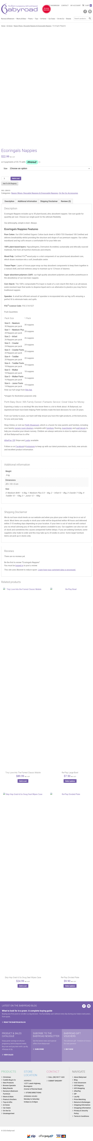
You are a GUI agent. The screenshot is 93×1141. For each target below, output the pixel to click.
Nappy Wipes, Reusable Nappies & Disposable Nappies (32, 26)
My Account (75, 5)
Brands (68, 19)
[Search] (90, 19)
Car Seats (51, 19)
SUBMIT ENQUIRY (55, 1081)
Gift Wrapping (79, 1088)
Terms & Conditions (81, 1116)
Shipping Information (82, 1105)
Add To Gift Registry (9, 183)
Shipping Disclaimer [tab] (49, 201)
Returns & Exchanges (82, 1102)
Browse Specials (9, 1085)
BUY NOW (69, 1049)
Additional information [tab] (27, 201)
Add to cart (16, 178)
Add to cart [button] (23, 781)
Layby (27, 440)
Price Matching (80, 1099)
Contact (65, 5)
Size (5, 168)
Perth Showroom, (32, 425)
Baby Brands (8, 1088)
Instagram (30, 446)
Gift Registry (79, 1085)
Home (3, 26)
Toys (36, 19)
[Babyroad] (19, 9)
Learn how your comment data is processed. (57, 569)
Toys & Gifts (7, 1102)
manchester (67, 428)
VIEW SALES (8, 1055)
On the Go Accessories (68, 193)
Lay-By (76, 1096)
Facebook (20, 446)
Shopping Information (82, 1108)
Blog (76, 1080)
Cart (88, 5)
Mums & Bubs (21, 19)
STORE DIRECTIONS (33, 1092)
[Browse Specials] (46, 9)
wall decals (81, 428)
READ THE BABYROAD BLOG (15, 1022)
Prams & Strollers (9, 1099)
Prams (30, 19)
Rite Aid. (28, 389)
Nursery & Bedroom (7, 19)
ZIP (13, 440)
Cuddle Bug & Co (9, 1080)
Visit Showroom (52, 5)
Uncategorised (8, 1113)
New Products (8, 1082)
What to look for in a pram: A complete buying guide (27, 1010)
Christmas (7, 1077)
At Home (43, 19)
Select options (70, 781)
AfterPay (8, 440)
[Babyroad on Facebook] (85, 11)
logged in (19, 565)
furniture (50, 428)
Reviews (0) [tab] (66, 201)
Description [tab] (9, 201)
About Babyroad (80, 1077)
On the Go (60, 19)
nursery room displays (24, 428)
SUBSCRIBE (39, 1049)
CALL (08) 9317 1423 (56, 1077)
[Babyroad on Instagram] (90, 11)
